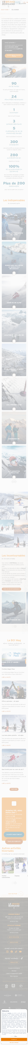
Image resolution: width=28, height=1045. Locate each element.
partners (9, 1013)
